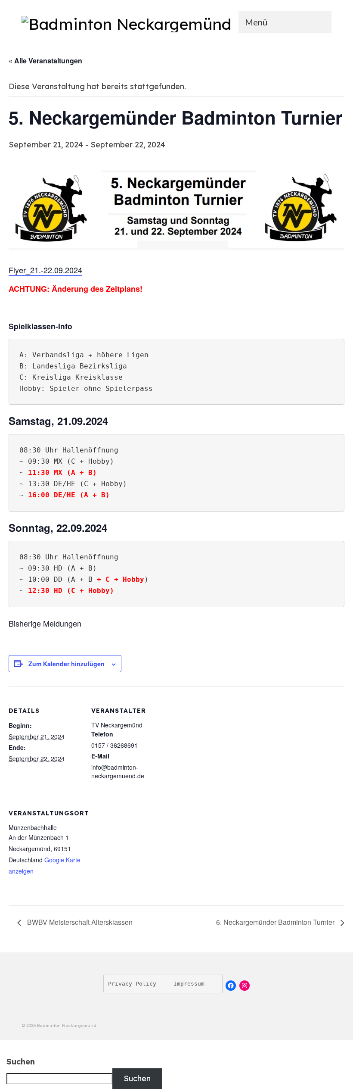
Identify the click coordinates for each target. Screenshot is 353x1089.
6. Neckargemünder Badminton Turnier (276, 922)
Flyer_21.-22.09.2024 (45, 269)
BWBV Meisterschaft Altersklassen (79, 922)
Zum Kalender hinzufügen (66, 663)
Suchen (20, 1062)
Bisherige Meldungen (45, 623)
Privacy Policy (132, 983)
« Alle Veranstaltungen (45, 61)
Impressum (188, 983)
